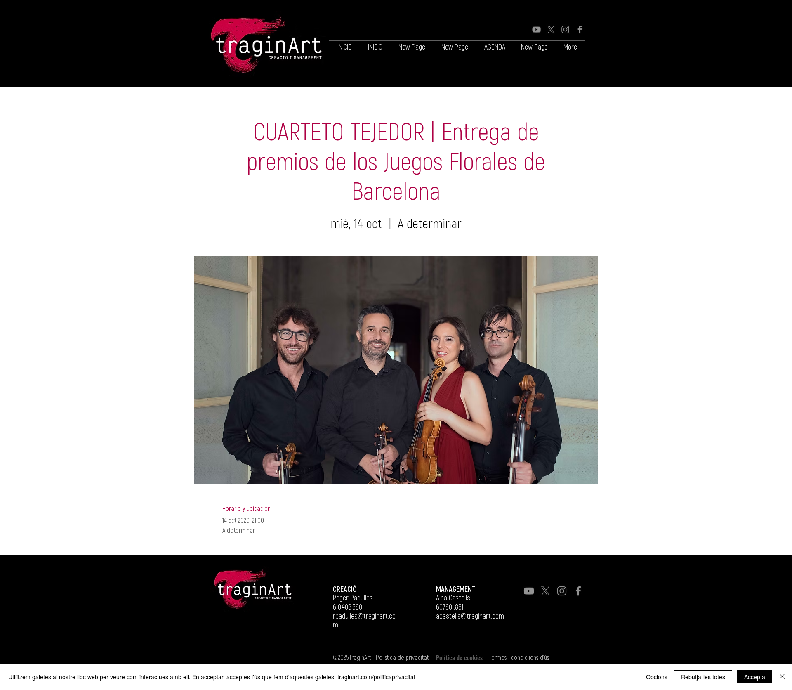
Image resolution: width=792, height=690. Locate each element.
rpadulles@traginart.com (364, 620)
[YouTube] (536, 29)
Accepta (754, 677)
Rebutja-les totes (703, 677)
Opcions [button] (656, 677)
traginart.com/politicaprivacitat (376, 677)
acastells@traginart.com (470, 615)
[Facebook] (580, 29)
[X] (551, 29)
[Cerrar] (782, 676)
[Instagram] (565, 29)
